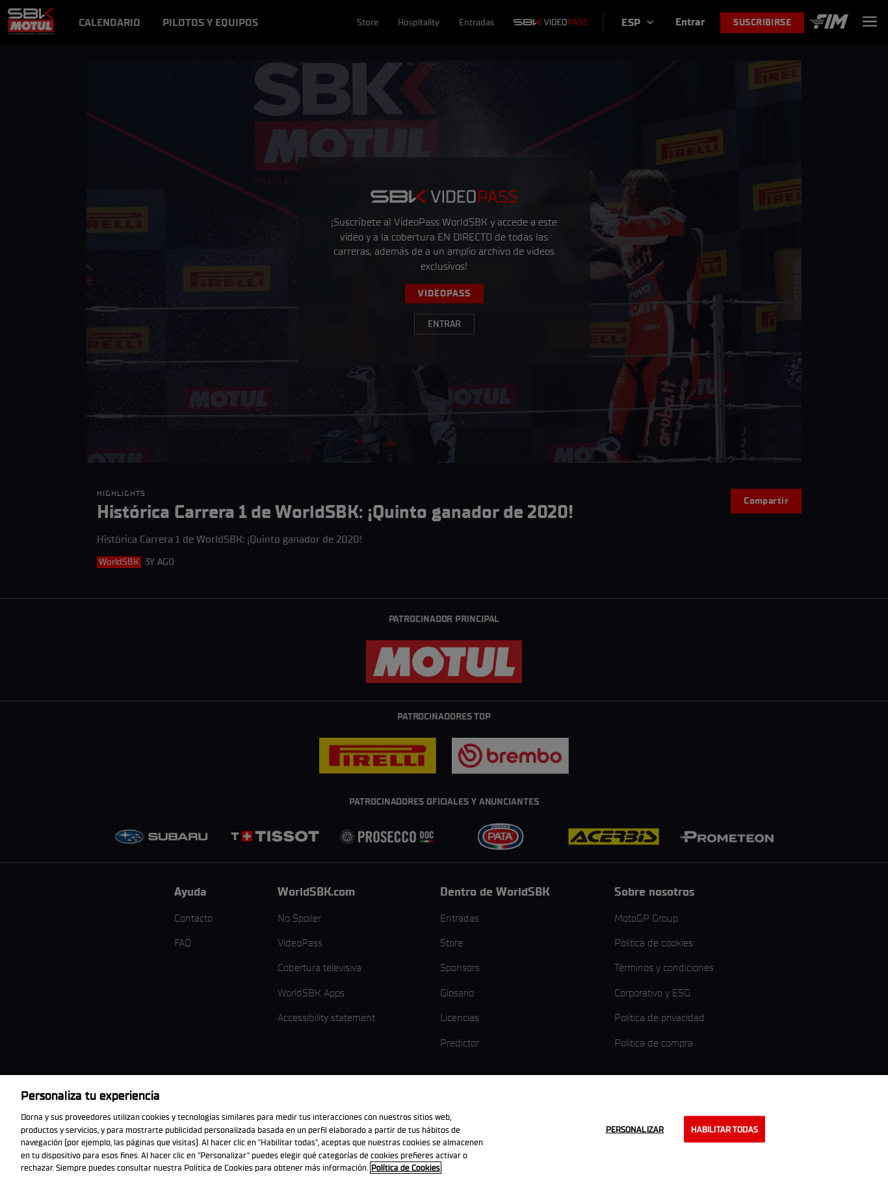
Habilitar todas (724, 1129)
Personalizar (635, 1129)
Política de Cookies (405, 1168)
